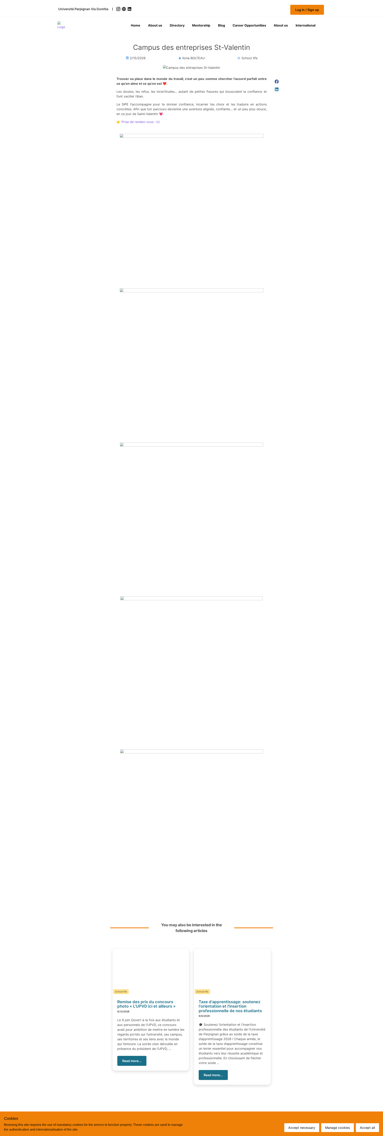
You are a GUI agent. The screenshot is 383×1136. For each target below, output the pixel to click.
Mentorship (201, 25)
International (305, 25)
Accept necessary (301, 1128)
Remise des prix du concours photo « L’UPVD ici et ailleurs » (146, 1004)
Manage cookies (337, 1128)
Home (135, 25)
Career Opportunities (249, 25)
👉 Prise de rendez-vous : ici (138, 122)
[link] (118, 9)
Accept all (367, 1128)
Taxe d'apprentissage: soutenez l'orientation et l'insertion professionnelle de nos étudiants (230, 1006)
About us (155, 25)
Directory (177, 25)
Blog (221, 25)
